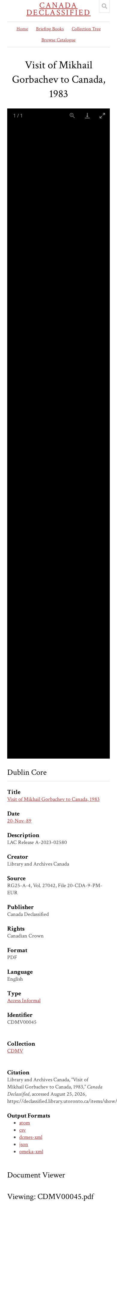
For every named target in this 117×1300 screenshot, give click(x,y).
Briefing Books (50, 29)
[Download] (87, 115)
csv (22, 1130)
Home (22, 29)
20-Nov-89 (19, 820)
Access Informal (23, 1000)
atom (24, 1122)
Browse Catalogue (58, 40)
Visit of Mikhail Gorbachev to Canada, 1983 (53, 799)
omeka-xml (31, 1151)
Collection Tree (86, 29)
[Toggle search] (104, 6)
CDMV (15, 1050)
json (23, 1144)
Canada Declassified (58, 9)
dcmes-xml (30, 1137)
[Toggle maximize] (102, 115)
